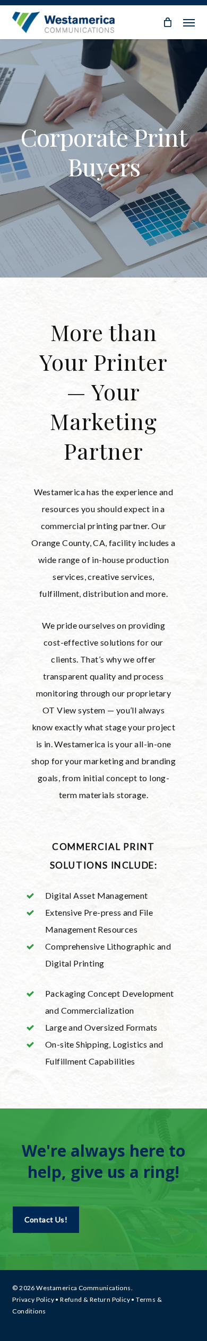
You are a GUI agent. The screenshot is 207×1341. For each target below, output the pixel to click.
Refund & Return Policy (95, 1299)
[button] (189, 22)
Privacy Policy (33, 1299)
